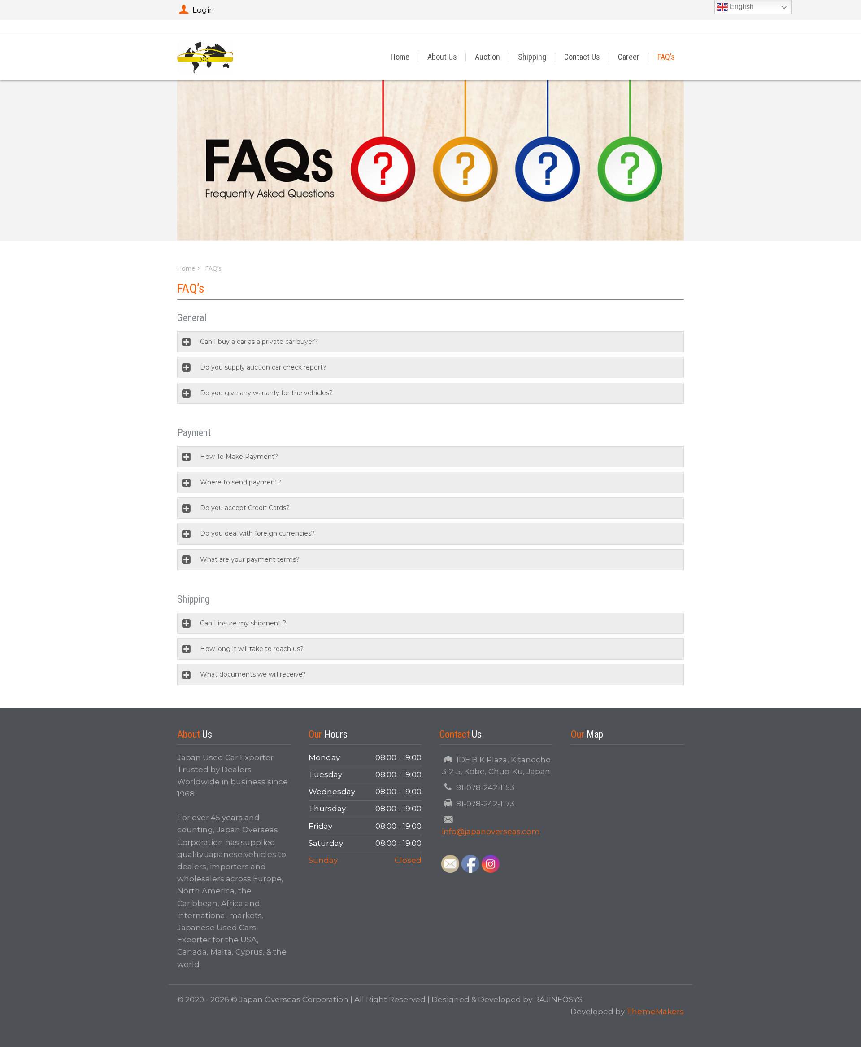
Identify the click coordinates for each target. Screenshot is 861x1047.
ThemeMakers (655, 1011)
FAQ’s (666, 57)
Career (628, 57)
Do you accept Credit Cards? (245, 508)
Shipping (532, 57)
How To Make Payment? (239, 457)
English (741, 6)
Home (400, 57)
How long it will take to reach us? (252, 649)
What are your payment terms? (250, 559)
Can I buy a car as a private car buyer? (259, 342)
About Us (442, 57)
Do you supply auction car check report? (263, 367)
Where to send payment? (240, 482)
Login (203, 9)
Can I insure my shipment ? (243, 623)
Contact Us (582, 57)
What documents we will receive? (253, 674)
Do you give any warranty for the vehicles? (266, 393)
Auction (487, 57)
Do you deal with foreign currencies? (257, 533)
